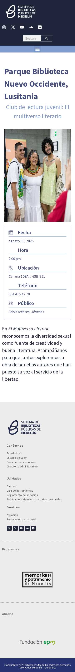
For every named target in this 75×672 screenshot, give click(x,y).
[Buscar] (46, 38)
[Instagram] (4, 27)
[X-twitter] (13, 27)
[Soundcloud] (31, 27)
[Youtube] (22, 27)
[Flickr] (40, 27)
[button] (37, 49)
